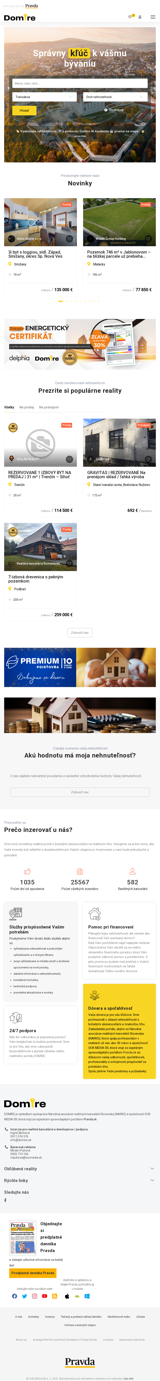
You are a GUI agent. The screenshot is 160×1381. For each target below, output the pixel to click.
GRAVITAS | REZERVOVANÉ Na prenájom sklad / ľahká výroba (116, 475)
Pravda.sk (129, 1052)
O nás (18, 1316)
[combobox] (80, 83)
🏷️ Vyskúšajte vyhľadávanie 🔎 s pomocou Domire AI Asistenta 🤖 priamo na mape (77, 131)
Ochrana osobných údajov (80, 1325)
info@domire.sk (20, 1140)
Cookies (108, 1339)
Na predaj (26, 407)
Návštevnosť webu (119, 1316)
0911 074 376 (19, 1136)
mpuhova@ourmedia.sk (26, 1157)
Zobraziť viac (80, 633)
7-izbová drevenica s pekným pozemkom (35, 579)
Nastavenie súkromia (132, 1339)
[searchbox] (80, 83)
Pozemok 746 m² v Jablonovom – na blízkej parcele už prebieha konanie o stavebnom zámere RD (119, 254)
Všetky (9, 407)
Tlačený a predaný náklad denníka (81, 1316)
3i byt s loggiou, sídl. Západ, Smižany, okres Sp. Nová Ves (35, 254)
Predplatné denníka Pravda (32, 1273)
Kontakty (33, 1316)
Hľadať (24, 110)
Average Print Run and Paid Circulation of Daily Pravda (65, 1339)
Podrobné (116, 110)
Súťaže (140, 1316)
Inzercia (50, 1316)
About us (21, 1339)
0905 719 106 (19, 1154)
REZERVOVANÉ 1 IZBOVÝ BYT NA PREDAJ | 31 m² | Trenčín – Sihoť (39, 475)
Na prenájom (49, 407)
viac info (128, 1378)
